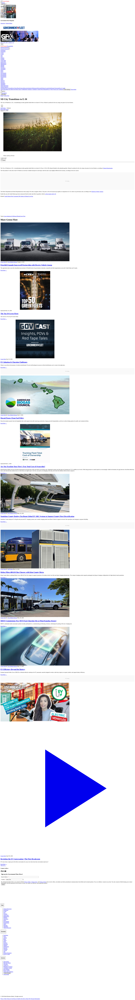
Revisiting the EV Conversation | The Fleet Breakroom (20, 859)
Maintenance (3, 63)
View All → (3, 865)
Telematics (3, 83)
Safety (2, 78)
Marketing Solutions (27, 89)
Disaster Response (5, 47)
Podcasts (39, 88)
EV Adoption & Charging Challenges (14, 362)
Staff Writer (10, 569)
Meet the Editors (9, 89)
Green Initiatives (7, 216)
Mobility (2, 65)
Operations (3, 68)
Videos (15, 88)
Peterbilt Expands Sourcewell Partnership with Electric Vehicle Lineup (26, 265)
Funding (2, 58)
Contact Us (20, 89)
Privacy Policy (50, 89)
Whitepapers (34, 88)
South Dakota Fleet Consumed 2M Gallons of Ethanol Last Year (18, 196)
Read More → (4, 270)
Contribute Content (36, 89)
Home (2, 95)
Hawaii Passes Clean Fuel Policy (12, 418)
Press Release (43, 89)
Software (3, 80)
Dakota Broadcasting (107, 168)
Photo (18, 88)
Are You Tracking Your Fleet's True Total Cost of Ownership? (23, 466)
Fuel (2, 55)
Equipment (3, 50)
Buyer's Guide (62, 88)
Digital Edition (9, 23)
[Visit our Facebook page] (1, 871)
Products (21, 88)
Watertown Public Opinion (97, 191)
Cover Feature (6, 1)
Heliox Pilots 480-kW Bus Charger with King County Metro (22, 572)
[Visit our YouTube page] (5, 871)
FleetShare (3, 88)
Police (2, 70)
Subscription (3, 89)
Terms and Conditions (58, 89)
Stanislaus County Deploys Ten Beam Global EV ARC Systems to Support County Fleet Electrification (37, 516)
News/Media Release (12, 262)
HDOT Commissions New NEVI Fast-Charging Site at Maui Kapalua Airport (28, 621)
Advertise (15, 89)
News (10, 1)
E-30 (12, 216)
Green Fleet (3, 60)
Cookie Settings (67, 89)
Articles (13, 1)
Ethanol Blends (16, 216)
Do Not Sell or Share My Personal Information (29, 998)
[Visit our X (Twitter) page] (4, 871)
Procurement (3, 73)
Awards (47, 88)
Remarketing (3, 75)
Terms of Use (10, 998)
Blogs (12, 88)
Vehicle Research (4, 85)
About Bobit (73, 89)
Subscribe (3, 23)
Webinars (43, 88)
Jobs (50, 88)
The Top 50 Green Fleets (9, 314)
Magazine (25, 88)
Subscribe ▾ (3, 4)
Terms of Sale (16, 998)
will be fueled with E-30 (50, 194)
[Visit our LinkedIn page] (2, 871)
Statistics (30, 88)
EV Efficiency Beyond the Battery (13, 669)
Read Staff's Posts (5, 109)
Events (2, 52)
